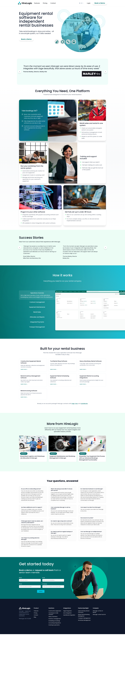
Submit (40, 591)
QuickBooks (84, 403)
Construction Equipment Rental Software (31, 362)
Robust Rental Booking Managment (84, 615)
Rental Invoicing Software (29, 391)
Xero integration (67, 613)
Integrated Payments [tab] (37, 322)
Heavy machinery (53, 616)
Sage (73, 403)
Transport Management (84, 618)
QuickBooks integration (69, 615)
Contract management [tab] (37, 302)
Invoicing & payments (54, 625)
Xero (76, 403)
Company (44, 584)
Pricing (45, 3)
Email (43, 577)
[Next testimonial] (105, 71)
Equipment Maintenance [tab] (37, 307)
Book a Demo (100, 3)
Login (88, 3)
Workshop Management (84, 620)
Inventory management (55, 618)
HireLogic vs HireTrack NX (99, 614)
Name (20, 577)
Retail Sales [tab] (37, 312)
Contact (53, 3)
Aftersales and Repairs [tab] (37, 317)
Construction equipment (55, 611)
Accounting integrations (55, 623)
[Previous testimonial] (19, 71)
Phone (20, 584)
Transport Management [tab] (37, 327)
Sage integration (67, 611)
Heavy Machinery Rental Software (91, 361)
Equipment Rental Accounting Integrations (89, 377)
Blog (35, 617)
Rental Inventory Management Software (30, 377)
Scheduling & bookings (54, 621)
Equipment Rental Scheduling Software (59, 377)
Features (37, 3)
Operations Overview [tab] (37, 293)
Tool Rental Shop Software (58, 361)
